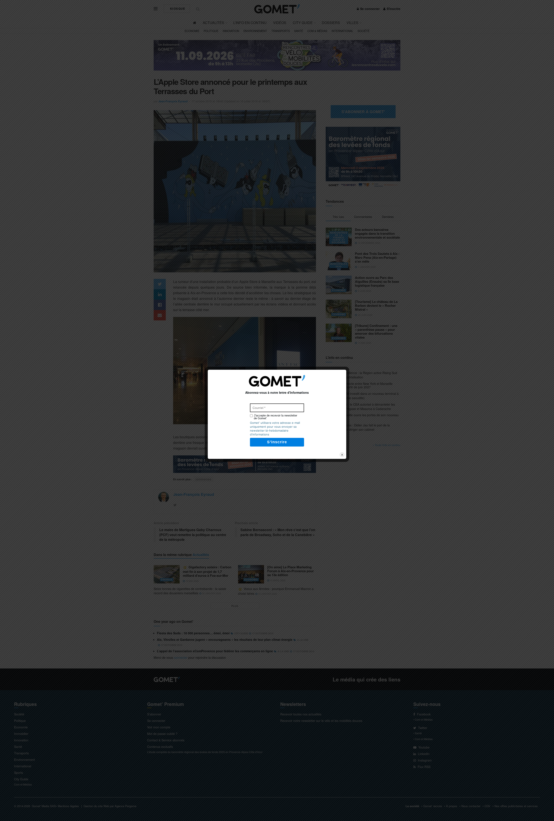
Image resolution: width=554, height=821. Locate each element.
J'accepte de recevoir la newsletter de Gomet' (275, 417)
